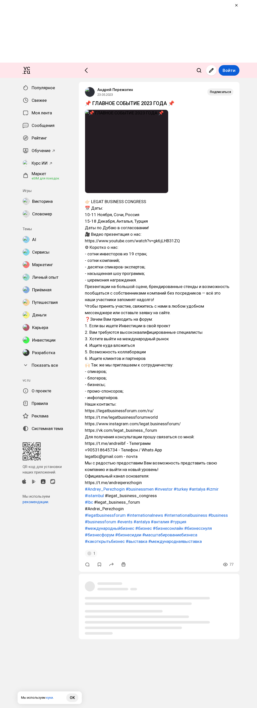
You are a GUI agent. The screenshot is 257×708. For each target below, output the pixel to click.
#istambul (94, 495)
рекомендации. (36, 502)
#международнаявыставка (175, 541)
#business (218, 515)
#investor (164, 489)
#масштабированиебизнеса (169, 534)
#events (125, 521)
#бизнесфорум (99, 534)
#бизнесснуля (198, 528)
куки (49, 697)
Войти (229, 70)
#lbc (89, 502)
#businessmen (140, 489)
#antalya (197, 489)
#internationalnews (145, 515)
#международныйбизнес (109, 528)
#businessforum (100, 521)
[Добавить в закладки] (99, 564)
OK (72, 697)
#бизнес (143, 528)
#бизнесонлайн (168, 528)
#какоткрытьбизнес (105, 541)
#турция (178, 521)
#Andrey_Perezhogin (105, 489)
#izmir (212, 489)
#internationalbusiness (185, 515)
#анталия (160, 521)
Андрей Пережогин (115, 89)
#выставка (136, 541)
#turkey (181, 489)
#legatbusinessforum (105, 515)
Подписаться (220, 92)
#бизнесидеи (128, 534)
